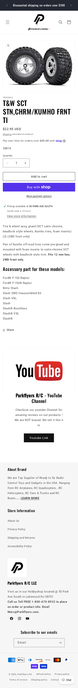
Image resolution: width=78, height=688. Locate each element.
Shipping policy (39, 680)
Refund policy (44, 674)
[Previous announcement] (7, 5)
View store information (21, 216)
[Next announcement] (71, 5)
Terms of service (18, 680)
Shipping (7, 134)
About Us (13, 520)
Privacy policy (62, 674)
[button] (7, 22)
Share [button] (10, 329)
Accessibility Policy (20, 546)
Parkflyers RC (25, 674)
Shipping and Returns (21, 537)
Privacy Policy (16, 529)
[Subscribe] (60, 642)
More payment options (39, 196)
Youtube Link (39, 438)
